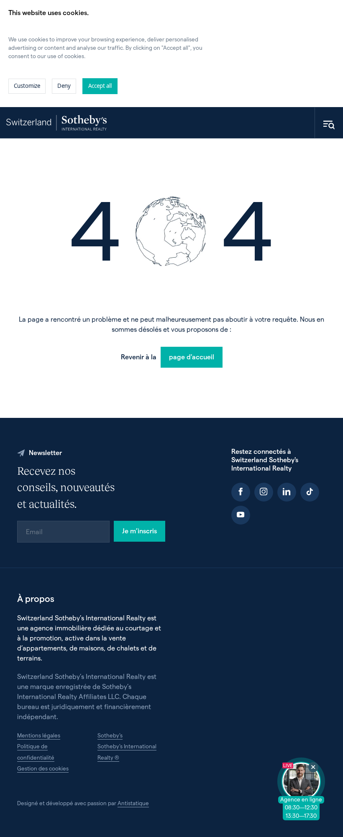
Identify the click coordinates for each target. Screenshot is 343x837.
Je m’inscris (139, 531)
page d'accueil (191, 357)
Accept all (100, 86)
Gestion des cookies (43, 768)
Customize (27, 86)
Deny (64, 86)
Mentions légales (38, 735)
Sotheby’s (110, 735)
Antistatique (133, 803)
